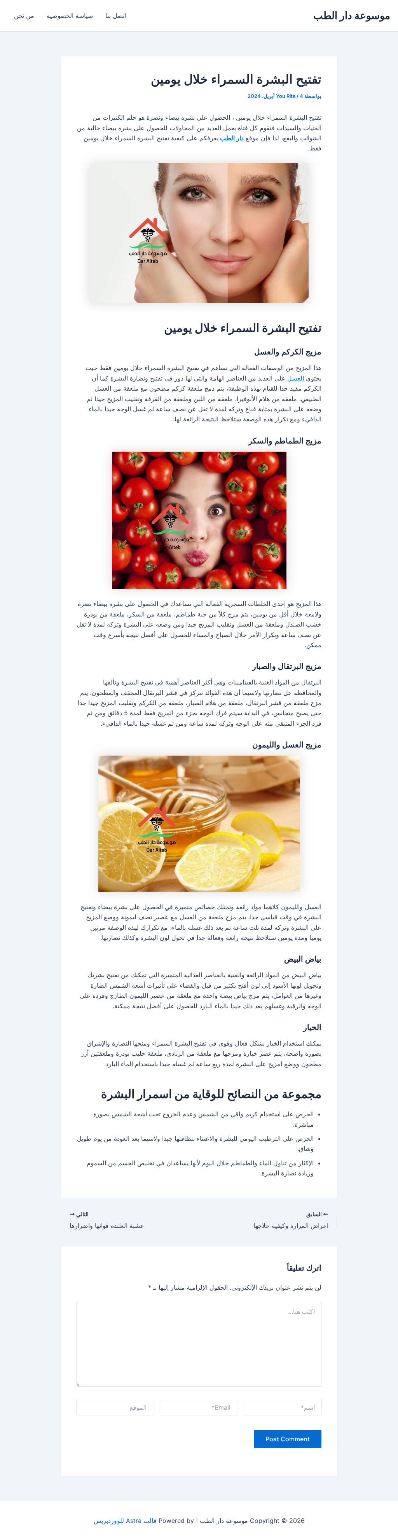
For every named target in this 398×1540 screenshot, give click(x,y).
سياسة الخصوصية (70, 15)
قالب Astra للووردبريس (125, 1520)
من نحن (24, 15)
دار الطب (232, 138)
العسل (295, 378)
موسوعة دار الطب (351, 15)
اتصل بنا (115, 15)
